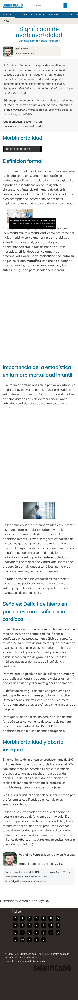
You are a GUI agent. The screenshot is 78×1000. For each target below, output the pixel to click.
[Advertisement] (39, 318)
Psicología (37, 14)
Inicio (6, 20)
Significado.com (13, 5)
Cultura (67, 14)
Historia (53, 14)
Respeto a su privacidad (18, 961)
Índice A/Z (7, 14)
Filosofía (22, 14)
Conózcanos (39, 961)
